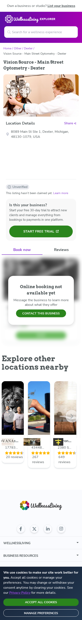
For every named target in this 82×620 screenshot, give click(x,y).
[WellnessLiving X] (34, 528)
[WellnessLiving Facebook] (21, 528)
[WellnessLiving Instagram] (61, 528)
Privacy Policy (19, 592)
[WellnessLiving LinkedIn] (48, 528)
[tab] (22, 250)
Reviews (61, 249)
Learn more (60, 193)
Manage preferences (41, 613)
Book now (22, 249)
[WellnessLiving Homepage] (41, 505)
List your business (61, 6)
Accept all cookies (41, 602)
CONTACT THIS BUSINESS (41, 313)
